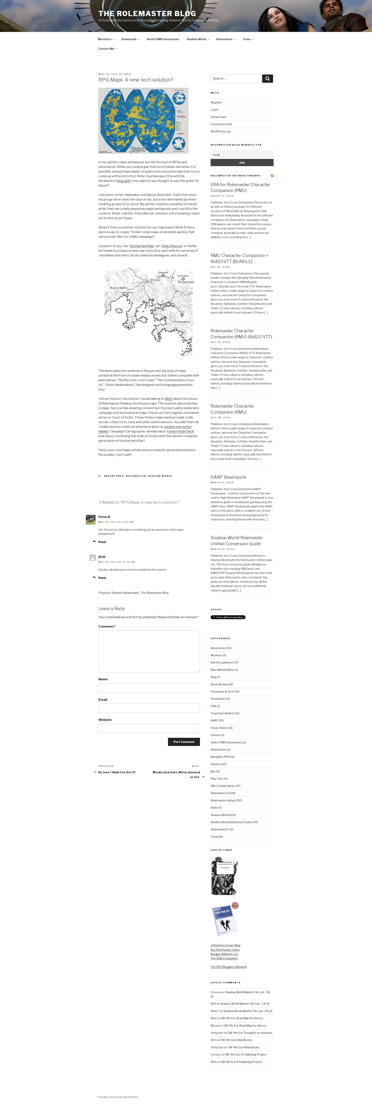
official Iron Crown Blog (225, 945)
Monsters (104, 39)
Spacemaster (219, 829)
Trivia (247, 39)
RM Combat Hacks (223, 785)
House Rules (219, 727)
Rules (214, 807)
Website (105, 720)
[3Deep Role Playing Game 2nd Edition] (225, 936)
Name (103, 679)
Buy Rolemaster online (225, 949)
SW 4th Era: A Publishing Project (246, 1054)
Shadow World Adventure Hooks (231, 822)
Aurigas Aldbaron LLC (224, 954)
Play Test (217, 778)
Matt (168, 399)
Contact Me (106, 48)
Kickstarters (219, 749)
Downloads (129, 39)
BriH (127, 74)
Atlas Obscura (171, 246)
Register (216, 102)
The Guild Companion (224, 958)
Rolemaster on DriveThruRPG (236, 175)
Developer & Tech (222, 691)
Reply (102, 541)
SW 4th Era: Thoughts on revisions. (250, 1032)
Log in (215, 109)
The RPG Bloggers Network (229, 966)
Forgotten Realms (222, 713)
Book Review (219, 684)
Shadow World (196, 39)
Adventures (114, 476)
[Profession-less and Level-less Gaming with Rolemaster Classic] (225, 894)
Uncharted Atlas (142, 246)
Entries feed (218, 117)
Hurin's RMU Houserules (226, 742)
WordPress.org (220, 131)
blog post (124, 181)
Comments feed (221, 124)
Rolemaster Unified (223, 800)
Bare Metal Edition (222, 669)
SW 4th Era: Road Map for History (241, 1018)
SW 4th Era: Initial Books (236, 1040)
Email (102, 699)
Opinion (215, 764)
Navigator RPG (220, 756)
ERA (213, 706)
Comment (107, 626)
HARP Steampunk (228, 477)
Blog (214, 677)
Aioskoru (216, 655)
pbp (213, 771)
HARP (214, 720)
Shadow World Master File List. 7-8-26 (245, 1003)
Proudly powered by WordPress (117, 1097)
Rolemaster (224, 39)
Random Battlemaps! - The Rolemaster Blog (140, 592)
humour (215, 735)
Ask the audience (222, 662)
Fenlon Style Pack (180, 431)
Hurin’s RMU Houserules (163, 39)
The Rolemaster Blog (147, 13)
